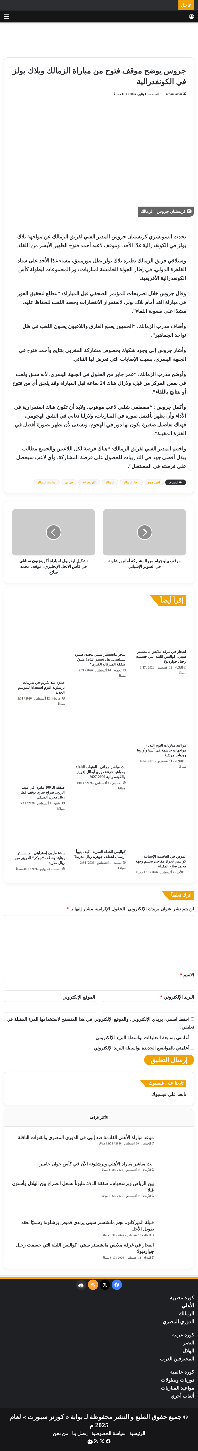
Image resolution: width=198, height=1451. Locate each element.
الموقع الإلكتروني (78, 997)
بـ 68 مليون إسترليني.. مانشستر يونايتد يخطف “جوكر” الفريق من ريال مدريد (40, 858)
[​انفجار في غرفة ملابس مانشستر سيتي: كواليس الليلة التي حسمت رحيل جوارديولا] (159, 629)
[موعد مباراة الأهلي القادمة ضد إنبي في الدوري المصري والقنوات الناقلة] (172, 1145)
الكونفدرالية (89, 482)
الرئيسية (137, 1433)
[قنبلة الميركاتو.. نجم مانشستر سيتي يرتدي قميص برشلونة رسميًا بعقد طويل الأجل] (172, 1228)
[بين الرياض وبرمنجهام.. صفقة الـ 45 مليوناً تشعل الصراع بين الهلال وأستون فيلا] (172, 1198)
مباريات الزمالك (46, 482)
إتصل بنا (80, 1433)
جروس (69, 482)
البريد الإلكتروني (177, 997)
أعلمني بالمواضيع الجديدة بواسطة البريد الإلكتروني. (140, 1047)
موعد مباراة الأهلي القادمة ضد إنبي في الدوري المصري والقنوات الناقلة (86, 1137)
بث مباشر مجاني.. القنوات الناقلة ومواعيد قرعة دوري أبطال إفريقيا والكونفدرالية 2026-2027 (101, 772)
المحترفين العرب (177, 1358)
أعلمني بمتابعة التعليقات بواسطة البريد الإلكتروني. (141, 1037)
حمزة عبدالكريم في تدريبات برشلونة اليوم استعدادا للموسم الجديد (41, 687)
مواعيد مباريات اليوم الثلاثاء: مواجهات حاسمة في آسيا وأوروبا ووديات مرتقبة (161, 750)
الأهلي (188, 1305)
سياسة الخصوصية (109, 1433)
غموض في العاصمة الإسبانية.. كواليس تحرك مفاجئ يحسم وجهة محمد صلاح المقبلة (160, 861)
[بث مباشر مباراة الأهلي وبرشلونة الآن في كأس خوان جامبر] (172, 1169)
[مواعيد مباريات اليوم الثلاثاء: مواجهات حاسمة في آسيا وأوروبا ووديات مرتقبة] (159, 726)
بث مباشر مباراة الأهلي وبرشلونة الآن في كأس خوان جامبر (97, 1163)
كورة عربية (183, 1334)
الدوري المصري (178, 1321)
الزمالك (110, 482)
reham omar (174, 94)
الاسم (187, 974)
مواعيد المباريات (177, 1388)
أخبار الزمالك (131, 482)
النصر (188, 1342)
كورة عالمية (182, 1372)
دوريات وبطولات (177, 1380)
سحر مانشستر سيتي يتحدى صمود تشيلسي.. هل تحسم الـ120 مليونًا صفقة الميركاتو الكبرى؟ (100, 659)
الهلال (188, 1350)
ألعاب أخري (182, 1396)
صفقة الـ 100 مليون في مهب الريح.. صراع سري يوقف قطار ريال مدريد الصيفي (42, 792)
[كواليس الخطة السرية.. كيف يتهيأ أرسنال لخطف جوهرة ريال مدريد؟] (98, 832)
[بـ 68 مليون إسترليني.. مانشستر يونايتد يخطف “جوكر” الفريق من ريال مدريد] (38, 832)
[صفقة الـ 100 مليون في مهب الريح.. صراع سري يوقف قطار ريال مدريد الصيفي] (38, 747)
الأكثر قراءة (99, 1118)
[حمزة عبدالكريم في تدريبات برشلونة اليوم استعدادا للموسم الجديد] (38, 644)
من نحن (60, 1433)
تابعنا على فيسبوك (168, 1094)
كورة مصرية (182, 1297)
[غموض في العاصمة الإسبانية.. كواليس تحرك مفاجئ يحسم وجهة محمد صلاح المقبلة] (159, 834)
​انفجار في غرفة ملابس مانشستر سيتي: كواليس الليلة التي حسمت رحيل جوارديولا (161, 656)
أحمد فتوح (154, 482)
